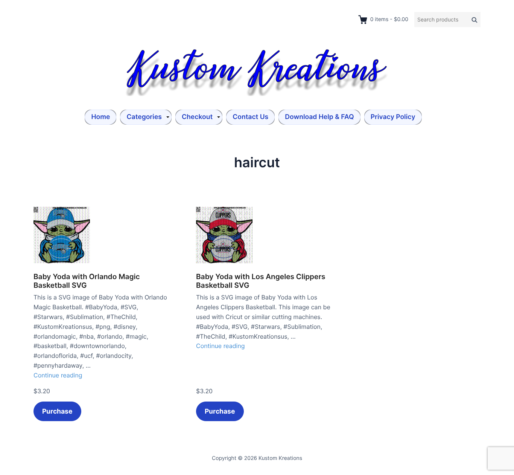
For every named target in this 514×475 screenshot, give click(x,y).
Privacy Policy (393, 117)
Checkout (197, 117)
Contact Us (250, 117)
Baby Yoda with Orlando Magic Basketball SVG (86, 281)
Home (100, 117)
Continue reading (57, 375)
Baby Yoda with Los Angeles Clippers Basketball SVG (260, 281)
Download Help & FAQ (319, 117)
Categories (144, 117)
